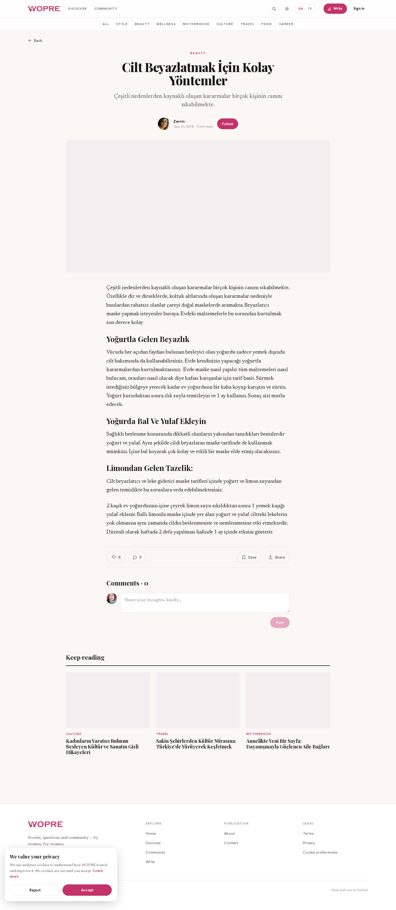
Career (286, 24)
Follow (227, 123)
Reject (35, 890)
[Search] (274, 9)
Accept (87, 890)
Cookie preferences (320, 852)
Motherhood (196, 24)
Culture (225, 24)
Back (38, 40)
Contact (231, 842)
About (229, 833)
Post (280, 622)
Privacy (309, 842)
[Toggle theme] (287, 9)
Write (338, 8)
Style (122, 24)
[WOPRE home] (44, 9)
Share (280, 557)
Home (151, 833)
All (106, 24)
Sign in (358, 8)
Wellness (166, 24)
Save (252, 557)
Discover (77, 8)
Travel (248, 24)
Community (106, 8)
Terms (308, 833)
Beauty (142, 24)
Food (267, 24)
